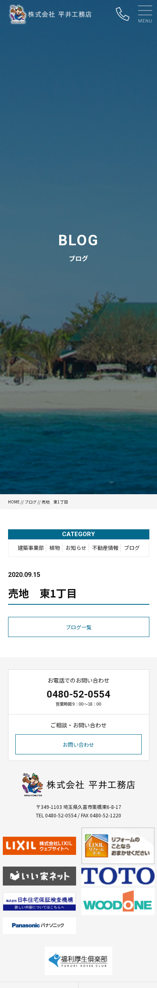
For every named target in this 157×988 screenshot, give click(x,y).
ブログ (31, 502)
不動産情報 (105, 547)
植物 (55, 547)
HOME (14, 502)
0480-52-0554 (78, 694)
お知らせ (76, 547)
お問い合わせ (78, 744)
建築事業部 (31, 547)
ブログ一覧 (79, 627)
